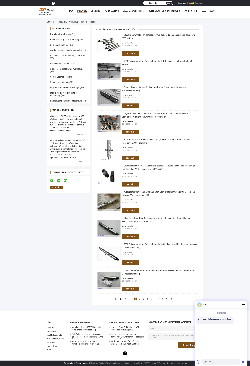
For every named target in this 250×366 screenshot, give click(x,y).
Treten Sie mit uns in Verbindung (163, 11)
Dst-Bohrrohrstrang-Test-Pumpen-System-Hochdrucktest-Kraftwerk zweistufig (126, 343)
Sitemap (50, 350)
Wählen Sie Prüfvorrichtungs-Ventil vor (68, 55)
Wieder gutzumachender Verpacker (66, 50)
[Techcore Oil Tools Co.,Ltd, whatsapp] (60, 180)
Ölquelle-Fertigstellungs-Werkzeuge (66, 69)
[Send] (243, 362)
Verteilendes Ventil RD (60, 63)
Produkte (82, 11)
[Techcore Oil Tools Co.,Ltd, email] (53, 180)
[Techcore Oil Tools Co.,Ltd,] (46, 11)
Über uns (95, 11)
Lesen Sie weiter (127, 43)
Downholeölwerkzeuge (60, 34)
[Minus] (243, 304)
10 (171, 299)
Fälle (203, 11)
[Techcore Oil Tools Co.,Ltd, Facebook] (53, 3)
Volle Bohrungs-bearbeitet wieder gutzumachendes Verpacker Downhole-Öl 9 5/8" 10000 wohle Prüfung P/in (88, 336)
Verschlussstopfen (59, 77)
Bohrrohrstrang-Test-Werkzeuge (65, 39)
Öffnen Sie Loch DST (60, 45)
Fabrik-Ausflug (111, 11)
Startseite (51, 22)
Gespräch (182, 3)
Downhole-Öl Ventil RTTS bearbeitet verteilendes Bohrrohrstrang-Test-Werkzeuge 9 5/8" (87, 329)
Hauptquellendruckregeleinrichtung (66, 101)
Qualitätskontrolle (133, 11)
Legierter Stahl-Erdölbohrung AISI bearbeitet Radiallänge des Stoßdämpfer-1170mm (125, 329)
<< (132, 299)
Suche (169, 3)
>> (175, 299)
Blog (212, 11)
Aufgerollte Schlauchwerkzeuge (65, 87)
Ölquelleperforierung (59, 82)
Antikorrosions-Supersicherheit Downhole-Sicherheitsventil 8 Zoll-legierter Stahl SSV (86, 343)
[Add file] (198, 362)
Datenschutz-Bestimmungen (76, 363)
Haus (70, 11)
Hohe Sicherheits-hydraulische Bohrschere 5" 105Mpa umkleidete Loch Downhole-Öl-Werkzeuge (127, 336)
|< (128, 299)
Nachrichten (190, 11)
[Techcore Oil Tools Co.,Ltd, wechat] (67, 180)
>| (178, 299)
